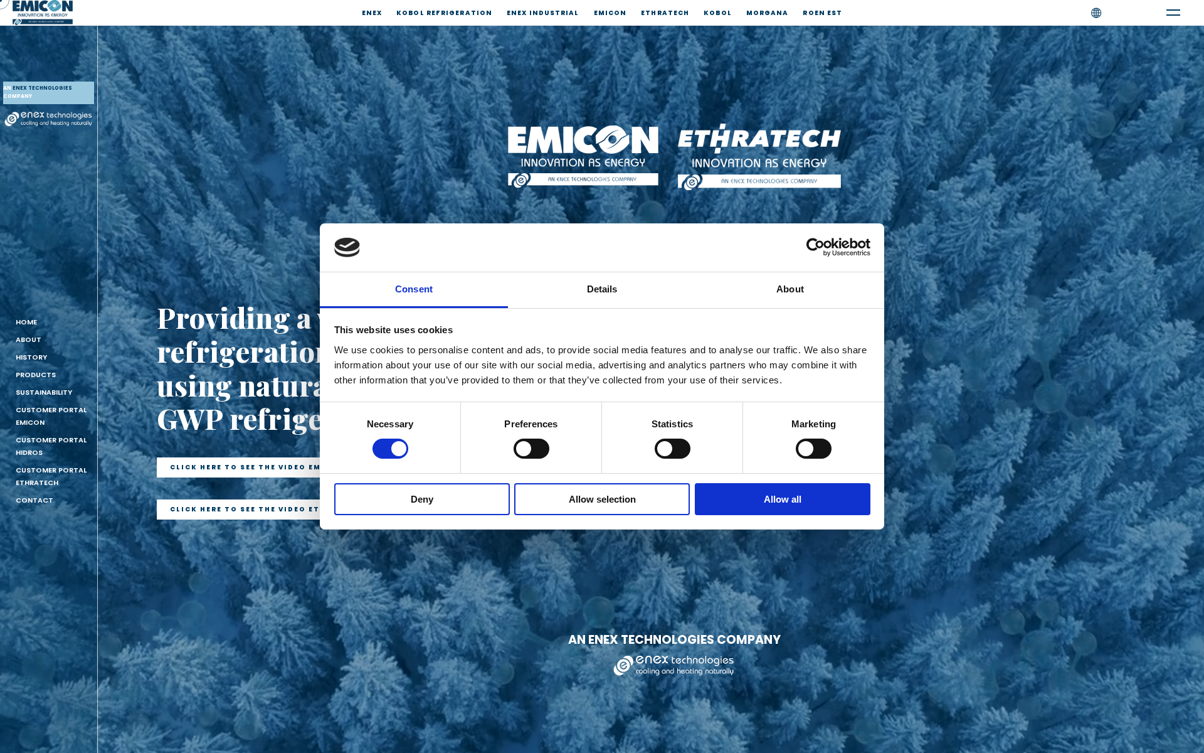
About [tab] (790, 289)
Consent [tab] (414, 289)
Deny (422, 499)
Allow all (782, 499)
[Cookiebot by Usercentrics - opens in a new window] (815, 247)
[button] (257, 467)
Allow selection (602, 499)
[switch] (531, 449)
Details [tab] (602, 289)
